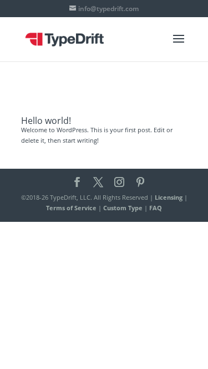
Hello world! (46, 121)
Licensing (168, 197)
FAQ (155, 208)
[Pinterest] (140, 182)
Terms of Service (71, 208)
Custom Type (123, 208)
